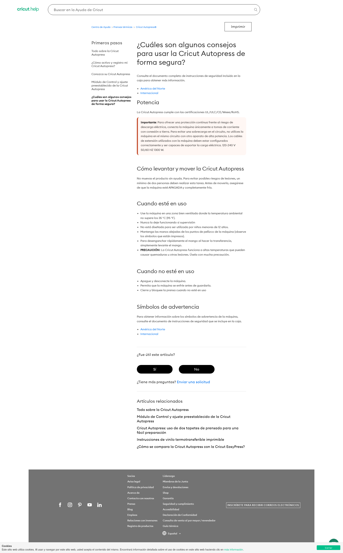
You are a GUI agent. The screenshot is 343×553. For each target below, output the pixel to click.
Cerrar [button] (328, 547)
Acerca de (133, 492)
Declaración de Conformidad (180, 515)
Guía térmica (170, 526)
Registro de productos (140, 526)
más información (233, 549)
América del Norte (152, 88)
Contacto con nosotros (140, 498)
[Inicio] (28, 10)
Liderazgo (169, 476)
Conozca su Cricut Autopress (110, 74)
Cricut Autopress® (146, 27)
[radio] (155, 369)
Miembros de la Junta (175, 481)
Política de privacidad (140, 487)
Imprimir (238, 26)
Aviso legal (133, 481)
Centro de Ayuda (100, 27)
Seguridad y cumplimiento (178, 503)
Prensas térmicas (123, 27)
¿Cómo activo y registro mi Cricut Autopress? (109, 64)
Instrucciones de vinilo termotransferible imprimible (180, 439)
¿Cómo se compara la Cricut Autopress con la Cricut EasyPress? (191, 446)
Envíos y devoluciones (175, 487)
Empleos (132, 515)
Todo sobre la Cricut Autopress (105, 52)
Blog (130, 509)
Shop (166, 492)
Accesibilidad (171, 509)
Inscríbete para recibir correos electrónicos (263, 505)
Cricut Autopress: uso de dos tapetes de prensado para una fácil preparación (187, 430)
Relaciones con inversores (142, 520)
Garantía (168, 498)
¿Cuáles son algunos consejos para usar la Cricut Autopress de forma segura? (111, 100)
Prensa (131, 503)
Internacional (149, 93)
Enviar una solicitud (193, 382)
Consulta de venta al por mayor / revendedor (189, 520)
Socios (131, 476)
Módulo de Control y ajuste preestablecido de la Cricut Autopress (109, 85)
